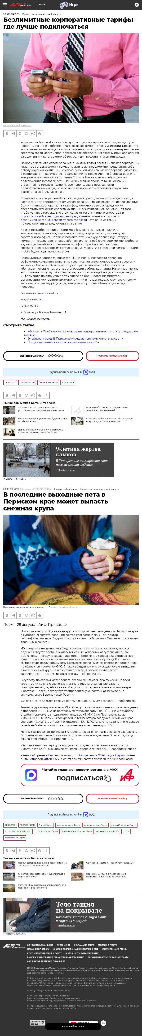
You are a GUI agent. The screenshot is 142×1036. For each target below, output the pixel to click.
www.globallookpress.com (17, 125)
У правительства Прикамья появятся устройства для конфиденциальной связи (41, 409)
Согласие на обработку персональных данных (48, 996)
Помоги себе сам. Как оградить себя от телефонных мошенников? (107, 409)
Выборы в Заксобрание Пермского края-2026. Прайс (55, 957)
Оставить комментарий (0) (112, 356)
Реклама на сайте (84, 945)
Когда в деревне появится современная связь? (62, 342)
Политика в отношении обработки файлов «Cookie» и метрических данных (61, 1001)
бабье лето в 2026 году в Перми (102, 755)
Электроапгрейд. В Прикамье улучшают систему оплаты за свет (74, 338)
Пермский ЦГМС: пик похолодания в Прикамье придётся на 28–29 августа (106, 875)
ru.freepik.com (69, 607)
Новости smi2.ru (14, 478)
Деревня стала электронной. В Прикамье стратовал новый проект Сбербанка (40, 431)
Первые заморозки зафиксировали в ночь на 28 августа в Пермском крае (42, 864)
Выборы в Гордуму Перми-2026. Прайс (108, 957)
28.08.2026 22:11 (11, 489)
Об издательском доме (40, 945)
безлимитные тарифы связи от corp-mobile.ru (54, 220)
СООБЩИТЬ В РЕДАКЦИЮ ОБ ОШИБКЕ (46, 961)
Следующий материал (73, 1026)
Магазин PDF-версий (38, 949)
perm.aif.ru (45, 755)
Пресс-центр (63, 945)
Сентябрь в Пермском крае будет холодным (110, 862)
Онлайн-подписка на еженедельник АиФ (75, 949)
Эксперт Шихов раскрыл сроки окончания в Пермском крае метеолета (42, 886)
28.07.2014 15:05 (11, 14)
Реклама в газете (107, 945)
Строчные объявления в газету (44, 953)
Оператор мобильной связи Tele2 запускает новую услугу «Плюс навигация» (110, 420)
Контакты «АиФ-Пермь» (114, 949)
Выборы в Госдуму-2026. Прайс (82, 953)
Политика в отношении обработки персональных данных (53, 998)
